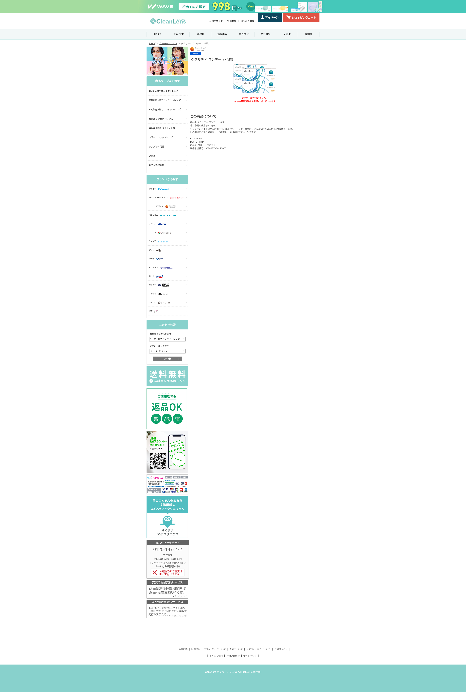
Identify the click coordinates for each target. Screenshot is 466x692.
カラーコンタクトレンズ (161, 137)
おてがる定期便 (156, 165)
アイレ (151, 250)
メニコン (152, 232)
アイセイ (152, 294)
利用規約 (195, 649)
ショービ (152, 302)
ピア (151, 311)
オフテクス (153, 267)
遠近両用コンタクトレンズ (162, 128)
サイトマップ (249, 656)
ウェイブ (152, 189)
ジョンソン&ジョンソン (158, 197)
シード (151, 259)
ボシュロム (153, 215)
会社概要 (183, 649)
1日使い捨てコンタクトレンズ (164, 91)
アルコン (152, 224)
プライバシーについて (215, 649)
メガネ (152, 156)
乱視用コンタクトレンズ (161, 119)
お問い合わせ (233, 656)
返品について (236, 649)
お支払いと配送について (258, 649)
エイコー (152, 285)
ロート (151, 276)
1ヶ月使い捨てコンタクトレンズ (165, 109)
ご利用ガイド (280, 649)
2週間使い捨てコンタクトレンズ (165, 100)
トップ (152, 43)
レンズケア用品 (156, 146)
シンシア (152, 241)
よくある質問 (216, 656)
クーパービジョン (168, 43)
